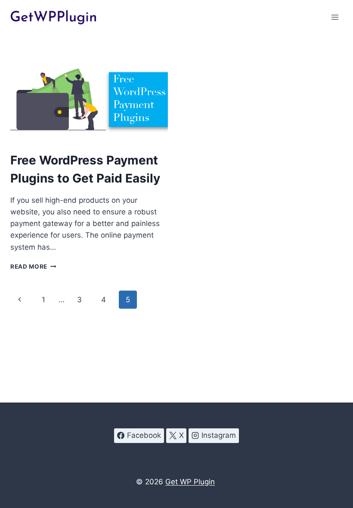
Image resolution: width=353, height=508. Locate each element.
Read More (33, 266)
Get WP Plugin (190, 481)
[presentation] (89, 99)
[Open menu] (335, 17)
